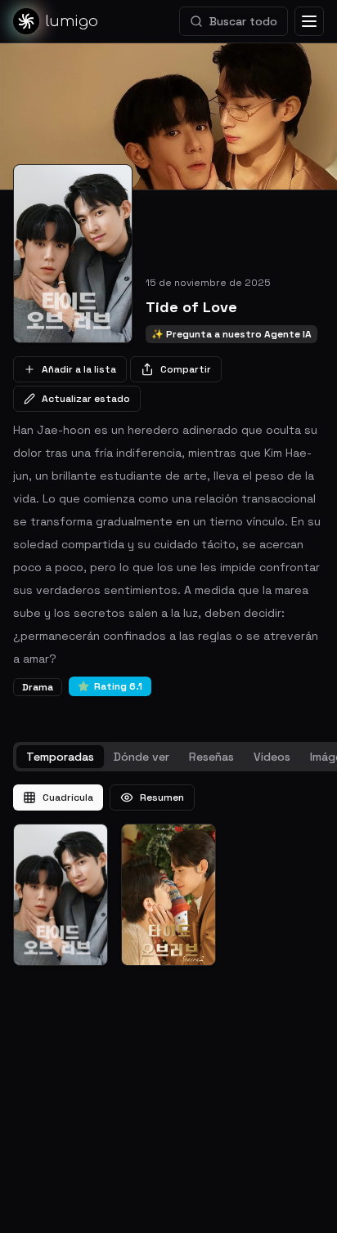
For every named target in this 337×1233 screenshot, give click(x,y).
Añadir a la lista (79, 369)
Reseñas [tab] (211, 756)
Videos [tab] (272, 756)
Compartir (185, 369)
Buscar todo (243, 21)
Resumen (162, 797)
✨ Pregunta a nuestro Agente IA (231, 334)
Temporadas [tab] (60, 756)
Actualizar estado (86, 398)
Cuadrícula (68, 797)
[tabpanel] (168, 875)
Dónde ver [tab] (141, 756)
